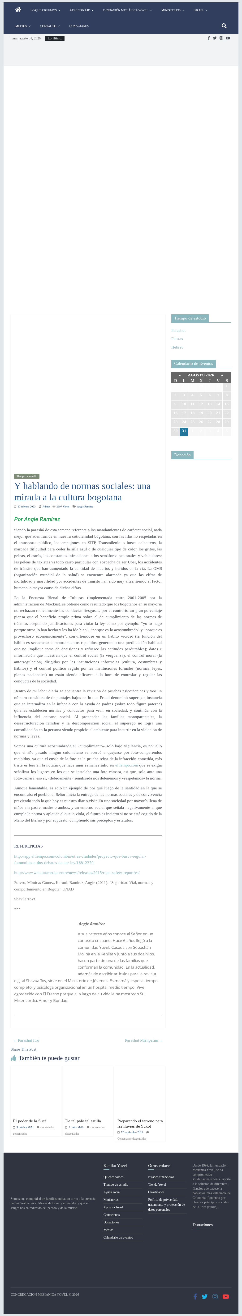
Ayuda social (112, 1192)
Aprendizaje (80, 10)
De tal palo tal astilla (83, 1121)
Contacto (48, 26)
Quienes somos (113, 1177)
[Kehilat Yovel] (18, 10)
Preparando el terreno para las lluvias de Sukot (140, 1124)
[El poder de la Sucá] (36, 1069)
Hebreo (177, 347)
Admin (46, 506)
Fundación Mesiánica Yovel (125, 10)
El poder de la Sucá (30, 1121)
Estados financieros (161, 1177)
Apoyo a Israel (113, 1207)
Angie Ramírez (85, 506)
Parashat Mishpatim (144, 1040)
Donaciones (79, 26)
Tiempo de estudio (27, 476)
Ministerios (171, 10)
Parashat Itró (26, 1040)
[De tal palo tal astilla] (88, 1069)
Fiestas (177, 338)
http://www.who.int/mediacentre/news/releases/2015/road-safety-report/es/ (77, 872)
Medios (21, 26)
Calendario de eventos (118, 1237)
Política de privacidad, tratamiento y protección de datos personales (166, 1204)
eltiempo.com (126, 765)
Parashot (178, 330)
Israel (199, 10)
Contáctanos (112, 1215)
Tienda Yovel (157, 1184)
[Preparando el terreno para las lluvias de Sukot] (140, 1069)
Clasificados (156, 1192)
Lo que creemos (43, 10)
